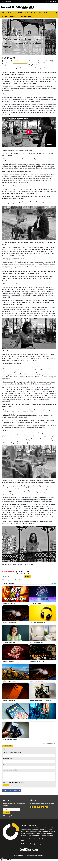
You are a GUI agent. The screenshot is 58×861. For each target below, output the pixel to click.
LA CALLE (5, 16)
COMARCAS (10, 13)
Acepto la (11, 579)
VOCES (21, 16)
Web (4, 764)
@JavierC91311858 (9, 52)
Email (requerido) (8, 758)
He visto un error (9, 571)
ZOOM (27, 13)
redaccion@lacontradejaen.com (37, 844)
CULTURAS (34, 13)
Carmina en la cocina (20, 63)
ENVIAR (28, 576)
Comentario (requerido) (10, 770)
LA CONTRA (18, 13)
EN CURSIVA (13, 16)
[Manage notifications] (2, 858)
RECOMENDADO (29, 16)
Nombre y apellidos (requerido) (12, 752)
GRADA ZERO (43, 13)
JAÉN (3, 13)
